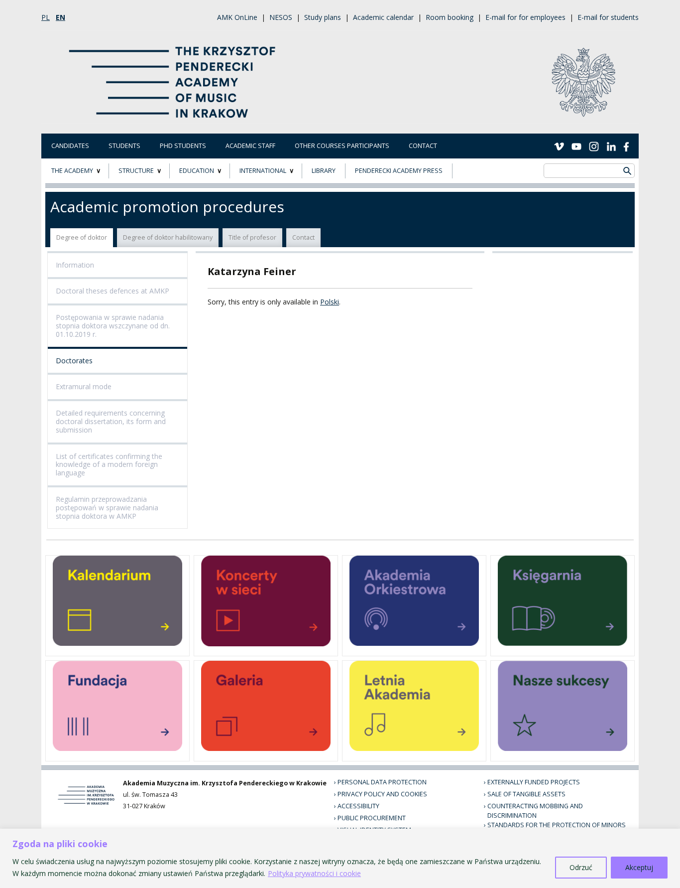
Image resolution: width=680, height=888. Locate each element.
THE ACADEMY (72, 170)
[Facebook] (626, 145)
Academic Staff (250, 146)
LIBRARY (324, 170)
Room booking (449, 17)
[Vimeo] (559, 145)
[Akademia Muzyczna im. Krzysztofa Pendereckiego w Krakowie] (173, 76)
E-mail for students (608, 17)
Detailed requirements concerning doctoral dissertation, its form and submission (111, 421)
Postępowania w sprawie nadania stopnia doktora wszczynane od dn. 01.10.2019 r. (113, 325)
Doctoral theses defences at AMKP (112, 291)
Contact (423, 146)
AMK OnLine (237, 17)
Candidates (70, 146)
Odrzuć (580, 867)
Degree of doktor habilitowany (168, 237)
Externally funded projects (533, 782)
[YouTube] (576, 145)
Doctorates (74, 360)
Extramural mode (84, 386)
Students (124, 146)
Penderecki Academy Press (399, 170)
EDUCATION (196, 170)
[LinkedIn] (611, 145)
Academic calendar (383, 17)
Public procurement (372, 818)
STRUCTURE (136, 170)
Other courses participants (342, 146)
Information (75, 265)
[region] (340, 858)
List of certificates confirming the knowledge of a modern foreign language (109, 464)
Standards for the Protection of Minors (556, 825)
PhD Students (183, 146)
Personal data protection (382, 782)
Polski (329, 301)
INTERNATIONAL (262, 170)
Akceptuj (639, 867)
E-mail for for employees (525, 17)
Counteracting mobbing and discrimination (535, 811)
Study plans (322, 17)
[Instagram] (594, 145)
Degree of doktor (81, 237)
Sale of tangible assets (526, 794)
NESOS (280, 17)
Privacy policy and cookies (382, 794)
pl (45, 17)
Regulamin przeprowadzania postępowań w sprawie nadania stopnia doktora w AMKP (107, 507)
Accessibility (358, 806)
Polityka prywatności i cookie (314, 873)
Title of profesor (252, 237)
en (60, 17)
